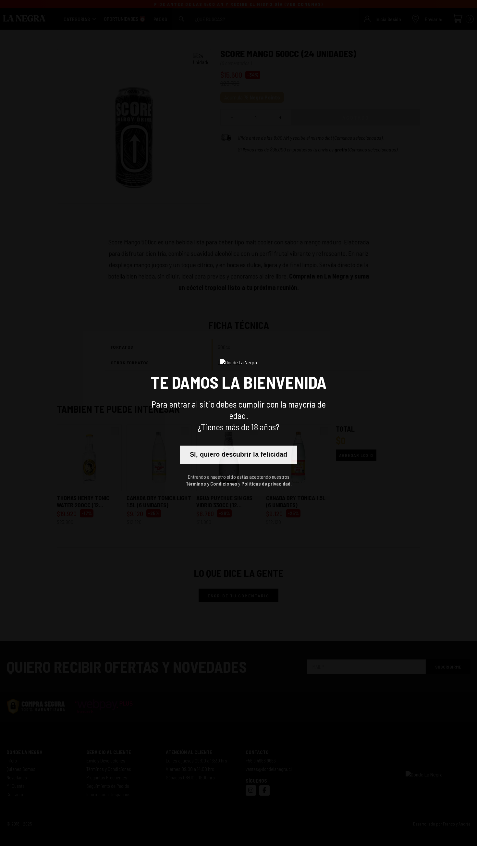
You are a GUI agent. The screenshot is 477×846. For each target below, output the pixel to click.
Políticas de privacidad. (266, 483)
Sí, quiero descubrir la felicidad (238, 454)
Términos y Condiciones (211, 483)
